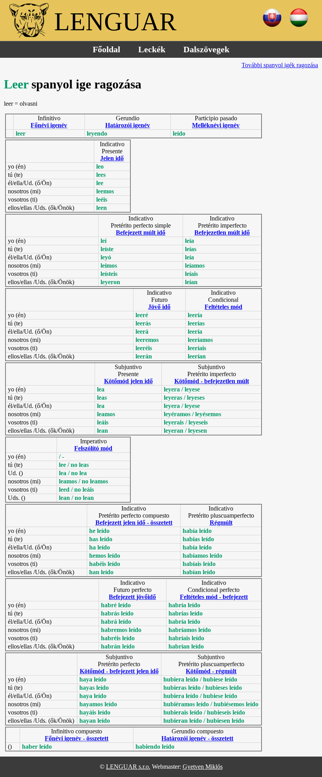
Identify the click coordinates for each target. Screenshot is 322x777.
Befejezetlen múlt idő (222, 232)
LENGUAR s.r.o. (128, 766)
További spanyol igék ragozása (280, 65)
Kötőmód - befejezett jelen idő (119, 671)
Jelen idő (112, 158)
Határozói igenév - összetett (197, 738)
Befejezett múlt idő (140, 232)
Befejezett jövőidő (132, 596)
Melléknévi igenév (216, 125)
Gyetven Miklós (203, 766)
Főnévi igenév (49, 125)
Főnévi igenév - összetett (76, 738)
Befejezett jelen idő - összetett (133, 522)
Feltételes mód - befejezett (214, 596)
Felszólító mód (93, 448)
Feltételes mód (223, 306)
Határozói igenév (127, 125)
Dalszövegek (206, 49)
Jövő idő (159, 306)
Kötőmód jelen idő (128, 381)
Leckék (151, 49)
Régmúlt (221, 522)
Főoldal (106, 49)
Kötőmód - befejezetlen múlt (211, 381)
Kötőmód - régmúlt (211, 671)
